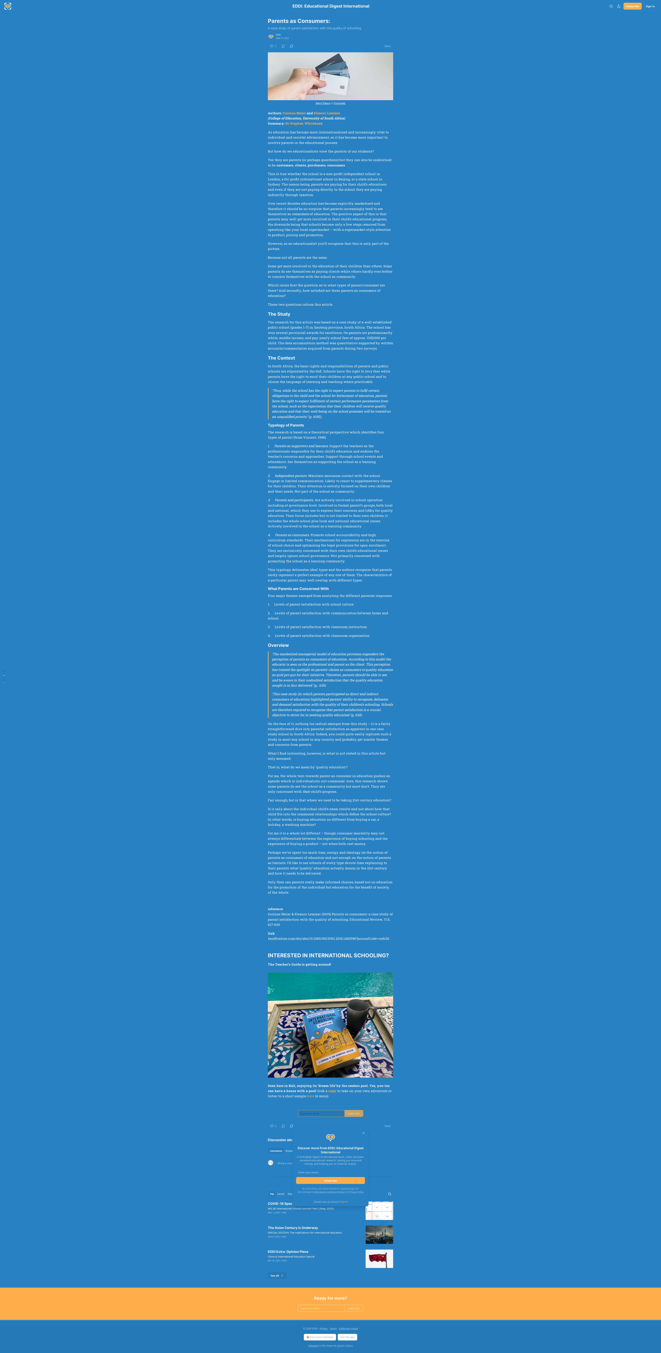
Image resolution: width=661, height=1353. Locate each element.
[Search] (611, 6)
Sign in (650, 6)
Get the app (347, 1337)
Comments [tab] (276, 1150)
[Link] (263, 314)
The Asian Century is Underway (293, 1228)
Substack (313, 1345)
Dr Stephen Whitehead (304, 123)
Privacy (324, 1328)
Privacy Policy (356, 1191)
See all (275, 1275)
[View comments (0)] (283, 46)
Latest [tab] (280, 1194)
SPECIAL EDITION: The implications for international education (305, 1232)
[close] (363, 1133)
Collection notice (348, 1328)
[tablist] (283, 1150)
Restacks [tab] (291, 1150)
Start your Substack (321, 1337)
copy (332, 1091)
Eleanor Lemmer (327, 113)
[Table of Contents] (3, 676)
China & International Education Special (291, 1256)
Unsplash (339, 103)
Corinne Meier (294, 113)
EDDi (278, 35)
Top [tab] (272, 1194)
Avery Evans (323, 103)
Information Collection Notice (329, 1191)
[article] (330, 1210)
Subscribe (632, 6)
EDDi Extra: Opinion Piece (288, 1252)
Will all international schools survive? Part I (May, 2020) (301, 1208)
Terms (333, 1328)
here (310, 1096)
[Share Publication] (618, 6)
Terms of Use (347, 1188)
